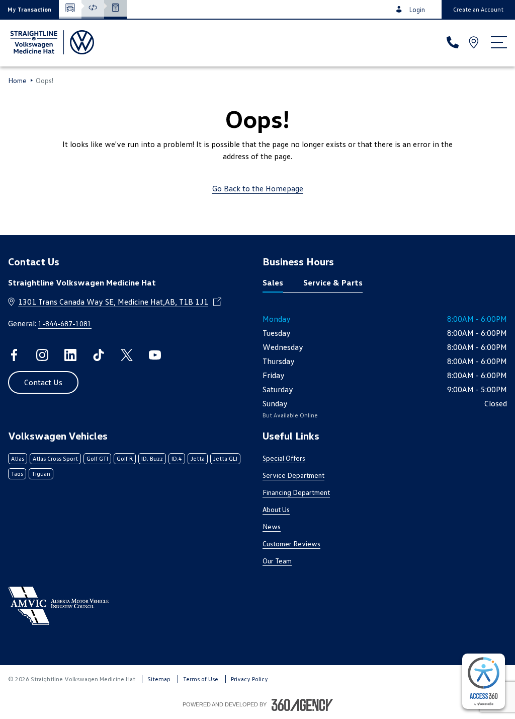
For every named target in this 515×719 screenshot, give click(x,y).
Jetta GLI (225, 458)
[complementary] (483, 681)
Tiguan (41, 473)
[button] (29, 9)
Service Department (293, 475)
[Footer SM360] (302, 705)
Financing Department (296, 492)
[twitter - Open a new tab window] (127, 355)
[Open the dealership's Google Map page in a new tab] (475, 42)
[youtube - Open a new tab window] (155, 355)
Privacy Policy (249, 679)
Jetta (198, 458)
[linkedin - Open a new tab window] (70, 355)
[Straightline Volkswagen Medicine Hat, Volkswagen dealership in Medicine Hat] (51, 42)
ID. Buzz (152, 458)
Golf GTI (97, 458)
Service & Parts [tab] (333, 282)
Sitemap (158, 679)
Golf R (125, 458)
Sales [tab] (273, 282)
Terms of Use (200, 679)
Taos (17, 473)
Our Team (277, 560)
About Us (276, 509)
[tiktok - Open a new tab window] (99, 355)
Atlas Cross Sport (55, 458)
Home (17, 81)
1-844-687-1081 (65, 323)
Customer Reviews (291, 543)
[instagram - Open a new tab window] (42, 355)
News (272, 526)
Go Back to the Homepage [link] (257, 188)
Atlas (17, 458)
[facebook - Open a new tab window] (14, 355)
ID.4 (176, 458)
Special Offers (284, 458)
